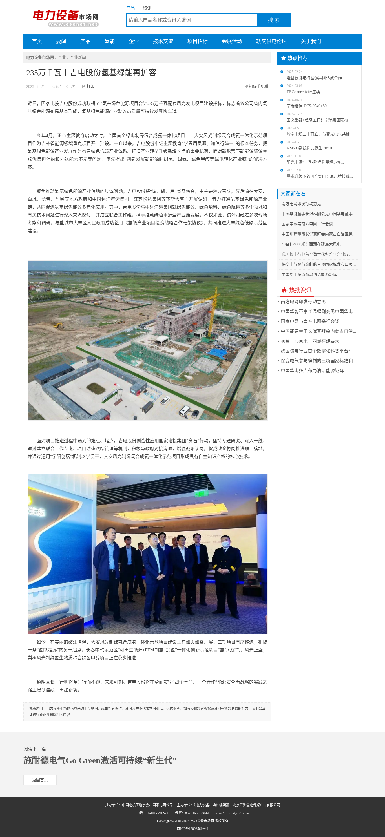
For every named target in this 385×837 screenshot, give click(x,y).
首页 (37, 41)
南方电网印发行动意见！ (303, 204)
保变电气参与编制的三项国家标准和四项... (319, 264)
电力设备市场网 (65, 16)
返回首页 (40, 780)
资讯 (147, 8)
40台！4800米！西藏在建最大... (312, 341)
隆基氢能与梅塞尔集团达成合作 (314, 78)
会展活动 (232, 41)
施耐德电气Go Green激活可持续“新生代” (100, 760)
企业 (134, 41)
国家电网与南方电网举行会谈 (307, 224)
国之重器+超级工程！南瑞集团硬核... (319, 120)
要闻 (61, 41)
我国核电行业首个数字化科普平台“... (317, 351)
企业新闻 (78, 57)
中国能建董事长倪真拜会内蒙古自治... (318, 331)
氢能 (110, 41)
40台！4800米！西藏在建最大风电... (313, 244)
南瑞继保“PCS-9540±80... (308, 106)
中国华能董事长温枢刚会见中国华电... (318, 311)
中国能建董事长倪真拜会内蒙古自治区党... (319, 234)
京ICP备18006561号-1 (193, 829)
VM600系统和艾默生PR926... (312, 148)
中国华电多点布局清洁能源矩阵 (309, 275)
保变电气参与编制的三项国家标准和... (318, 360)
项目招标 (197, 41)
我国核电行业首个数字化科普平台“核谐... (318, 254)
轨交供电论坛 (271, 41)
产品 (130, 8)
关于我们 (311, 41)
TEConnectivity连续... (305, 92)
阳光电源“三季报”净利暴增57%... (315, 162)
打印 (90, 86)
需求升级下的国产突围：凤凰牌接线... (320, 176)
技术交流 (163, 41)
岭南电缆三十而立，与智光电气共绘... (320, 134)
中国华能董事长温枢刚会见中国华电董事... (319, 214)
